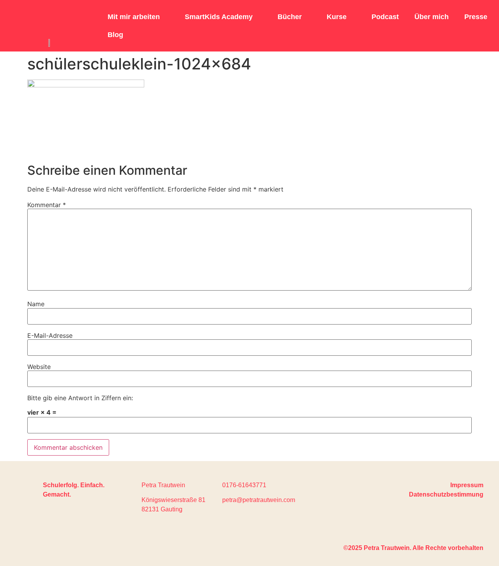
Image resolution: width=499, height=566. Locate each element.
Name (35, 304)
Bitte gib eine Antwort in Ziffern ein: (80, 398)
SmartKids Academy (219, 17)
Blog (115, 35)
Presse (475, 17)
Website (39, 367)
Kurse (337, 17)
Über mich (431, 17)
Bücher (290, 17)
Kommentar (46, 205)
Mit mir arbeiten (134, 17)
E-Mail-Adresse (50, 335)
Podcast (385, 17)
